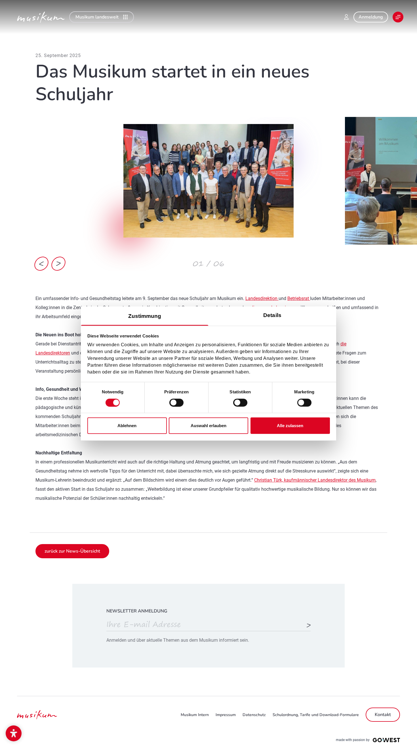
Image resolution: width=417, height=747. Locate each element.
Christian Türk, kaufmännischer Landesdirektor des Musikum (315, 480)
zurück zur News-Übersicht (72, 551)
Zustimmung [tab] (144, 316)
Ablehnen (126, 425)
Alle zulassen (290, 425)
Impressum (226, 714)
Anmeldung (371, 17)
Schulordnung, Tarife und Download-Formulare (316, 714)
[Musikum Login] (346, 17)
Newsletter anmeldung (136, 611)
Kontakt (383, 715)
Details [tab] (272, 315)
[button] (14, 733)
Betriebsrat (298, 298)
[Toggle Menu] (398, 17)
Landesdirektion (262, 298)
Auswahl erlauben (208, 425)
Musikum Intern (195, 714)
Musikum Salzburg (41, 17)
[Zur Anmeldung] (309, 625)
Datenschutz (254, 714)
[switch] (176, 402)
